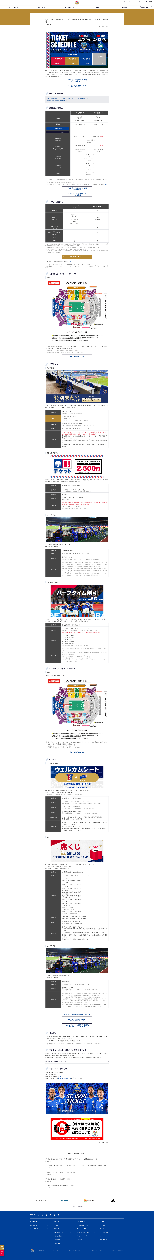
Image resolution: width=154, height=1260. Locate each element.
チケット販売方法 (67, 98)
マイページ (145, 7)
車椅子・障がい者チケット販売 (56, 100)
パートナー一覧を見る (76, 1206)
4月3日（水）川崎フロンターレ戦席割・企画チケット (77, 80)
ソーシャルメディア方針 (117, 1250)
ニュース (97, 7)
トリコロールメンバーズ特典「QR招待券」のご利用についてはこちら (77, 1025)
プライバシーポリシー (96, 1250)
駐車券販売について (84, 98)
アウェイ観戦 (57, 1243)
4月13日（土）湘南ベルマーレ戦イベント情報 (77, 194)
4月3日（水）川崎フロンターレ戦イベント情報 (77, 188)
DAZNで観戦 (57, 1239)
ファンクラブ (134, 1)
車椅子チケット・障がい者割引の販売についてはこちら (77, 1020)
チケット (125, 1)
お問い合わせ (40, 1250)
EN (149, 1)
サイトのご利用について (75, 1250)
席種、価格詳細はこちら (77, 356)
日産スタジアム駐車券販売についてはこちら (77, 1014)
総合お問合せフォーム (64, 1078)
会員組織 (124, 7)
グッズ (143, 1)
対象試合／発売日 (52, 98)
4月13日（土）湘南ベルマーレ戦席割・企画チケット (77, 86)
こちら (74, 182)
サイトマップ (56, 1250)
